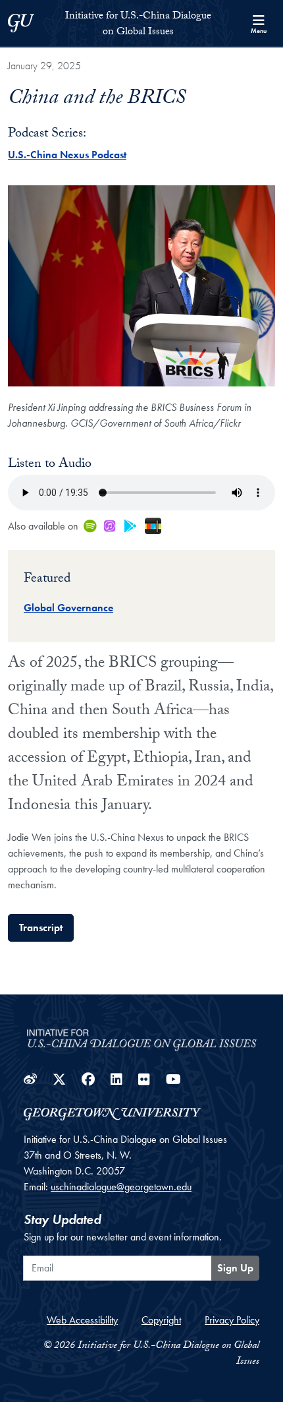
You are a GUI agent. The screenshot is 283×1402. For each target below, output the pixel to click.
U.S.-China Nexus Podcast (67, 155)
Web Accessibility (82, 1320)
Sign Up (235, 1268)
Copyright (161, 1320)
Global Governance (68, 608)
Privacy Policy (232, 1320)
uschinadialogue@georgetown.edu (121, 1187)
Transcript (41, 927)
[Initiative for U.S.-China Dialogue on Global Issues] (141, 1036)
